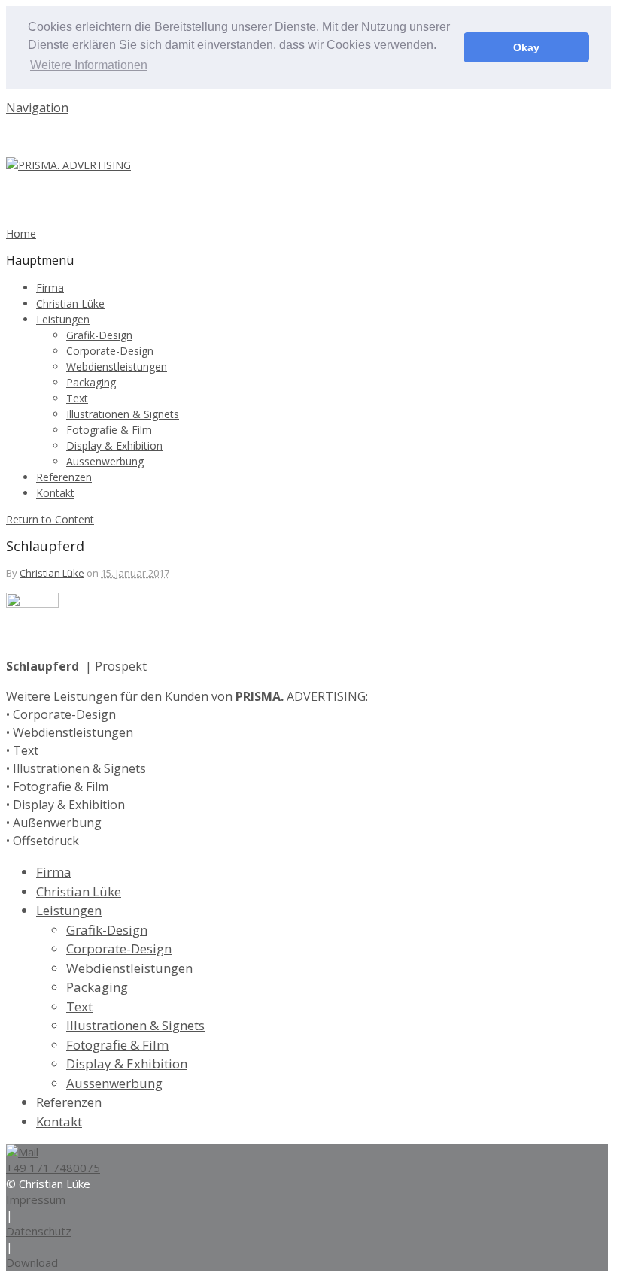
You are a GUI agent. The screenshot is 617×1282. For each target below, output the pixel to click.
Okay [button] (526, 47)
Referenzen (64, 477)
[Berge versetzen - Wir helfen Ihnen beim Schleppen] (68, 165)
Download (32, 1262)
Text (77, 398)
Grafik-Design (99, 335)
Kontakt (55, 493)
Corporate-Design (109, 351)
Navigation (37, 107)
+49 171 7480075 (53, 1167)
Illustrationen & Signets (122, 414)
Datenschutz (38, 1230)
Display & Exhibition (114, 445)
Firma (50, 287)
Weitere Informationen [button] (88, 65)
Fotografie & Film (109, 430)
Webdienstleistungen (116, 366)
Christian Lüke (70, 303)
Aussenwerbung (105, 461)
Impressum (35, 1199)
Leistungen (63, 319)
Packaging (91, 382)
